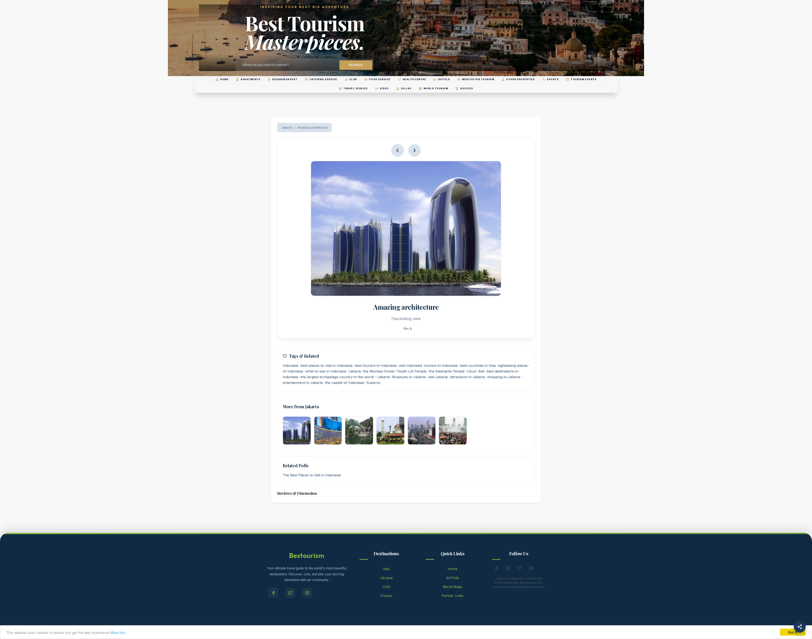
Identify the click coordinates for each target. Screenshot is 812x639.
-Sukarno (372, 383)
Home (452, 569)
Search (356, 65)
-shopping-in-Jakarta (503, 377)
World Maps (452, 587)
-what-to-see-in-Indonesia (325, 371)
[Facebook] (273, 593)
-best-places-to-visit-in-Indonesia (326, 365)
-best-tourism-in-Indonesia (375, 365)
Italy (386, 569)
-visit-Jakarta (437, 377)
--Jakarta (382, 377)
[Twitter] (290, 593)
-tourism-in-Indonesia (440, 365)
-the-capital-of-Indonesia (344, 383)
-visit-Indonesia (410, 365)
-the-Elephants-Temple (446, 371)
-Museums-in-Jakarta (408, 377)
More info (117, 632)
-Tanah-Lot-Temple (411, 371)
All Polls (452, 578)
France (386, 596)
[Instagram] (307, 593)
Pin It (407, 329)
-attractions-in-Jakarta (467, 377)
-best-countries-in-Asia (477, 365)
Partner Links (452, 596)
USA (386, 587)
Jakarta (286, 127)
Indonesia (290, 365)
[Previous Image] (397, 150)
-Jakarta (354, 371)
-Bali (480, 371)
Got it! (793, 632)
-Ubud (471, 371)
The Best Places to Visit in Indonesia (312, 475)
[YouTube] (531, 569)
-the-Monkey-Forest (378, 371)
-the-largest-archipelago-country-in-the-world (336, 377)
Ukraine (386, 578)
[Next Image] (414, 150)
